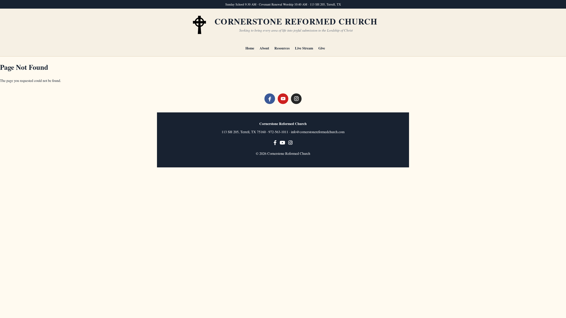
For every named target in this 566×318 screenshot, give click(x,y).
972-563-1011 (278, 131)
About (264, 48)
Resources (282, 48)
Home (249, 48)
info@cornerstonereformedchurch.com (317, 131)
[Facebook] (269, 98)
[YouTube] (283, 98)
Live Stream (304, 48)
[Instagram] (296, 98)
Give (321, 48)
